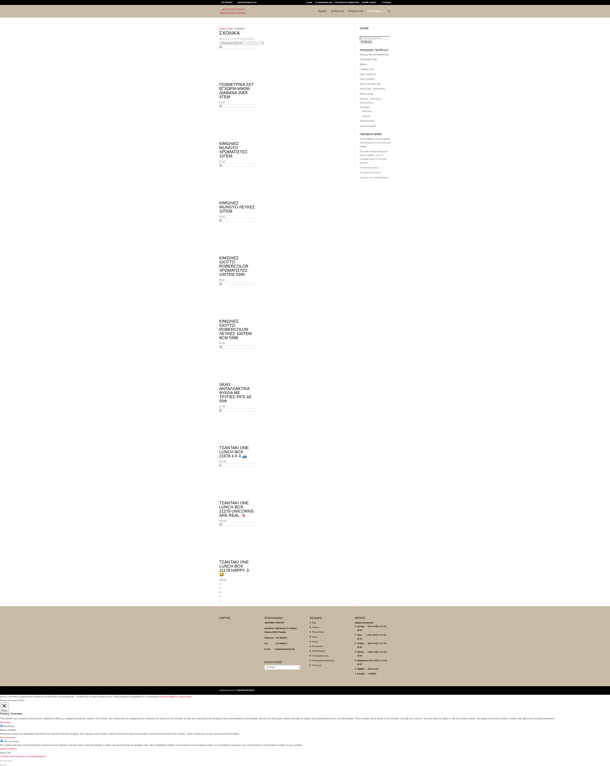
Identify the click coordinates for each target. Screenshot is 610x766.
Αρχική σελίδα (226, 28)
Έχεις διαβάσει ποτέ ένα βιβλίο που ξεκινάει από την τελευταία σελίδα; (375, 143)
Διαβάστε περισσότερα (180, 696)
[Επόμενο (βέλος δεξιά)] (4, 764)
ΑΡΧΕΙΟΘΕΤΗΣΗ (368, 59)
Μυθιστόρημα (366, 94)
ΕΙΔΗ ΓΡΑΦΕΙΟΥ (368, 74)
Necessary (9, 726)
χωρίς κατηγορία (368, 126)
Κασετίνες (367, 111)
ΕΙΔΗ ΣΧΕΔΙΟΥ (367, 79)
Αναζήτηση (366, 42)
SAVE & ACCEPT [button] (8, 749)
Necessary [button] (5, 722)
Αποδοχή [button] (163, 696)
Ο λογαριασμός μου (323, 2)
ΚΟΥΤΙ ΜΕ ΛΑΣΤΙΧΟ (370, 84)
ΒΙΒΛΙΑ (363, 64)
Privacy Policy (318, 632)
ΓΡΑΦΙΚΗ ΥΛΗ (367, 69)
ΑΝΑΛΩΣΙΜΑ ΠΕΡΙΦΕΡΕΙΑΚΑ (374, 54)
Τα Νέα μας (337, 11)
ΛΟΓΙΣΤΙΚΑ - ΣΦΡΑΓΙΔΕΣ (372, 89)
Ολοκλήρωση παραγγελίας (347, 2)
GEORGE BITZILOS (245, 690)
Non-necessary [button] (7, 737)
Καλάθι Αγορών (369, 2)
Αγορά (309, 2)
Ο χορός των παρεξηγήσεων (374, 177)
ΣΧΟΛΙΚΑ (364, 107)
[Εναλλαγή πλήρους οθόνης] (7, 760)
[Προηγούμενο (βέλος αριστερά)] (1, 764)
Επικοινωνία (355, 11)
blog (314, 623)
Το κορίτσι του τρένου (370, 172)
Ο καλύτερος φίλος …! (371, 167)
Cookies (315, 627)
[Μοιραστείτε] (4, 760)
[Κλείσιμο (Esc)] (1, 760)
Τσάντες (366, 116)
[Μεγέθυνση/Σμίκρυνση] (11, 760)
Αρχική (322, 11)
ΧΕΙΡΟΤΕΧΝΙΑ (367, 121)
